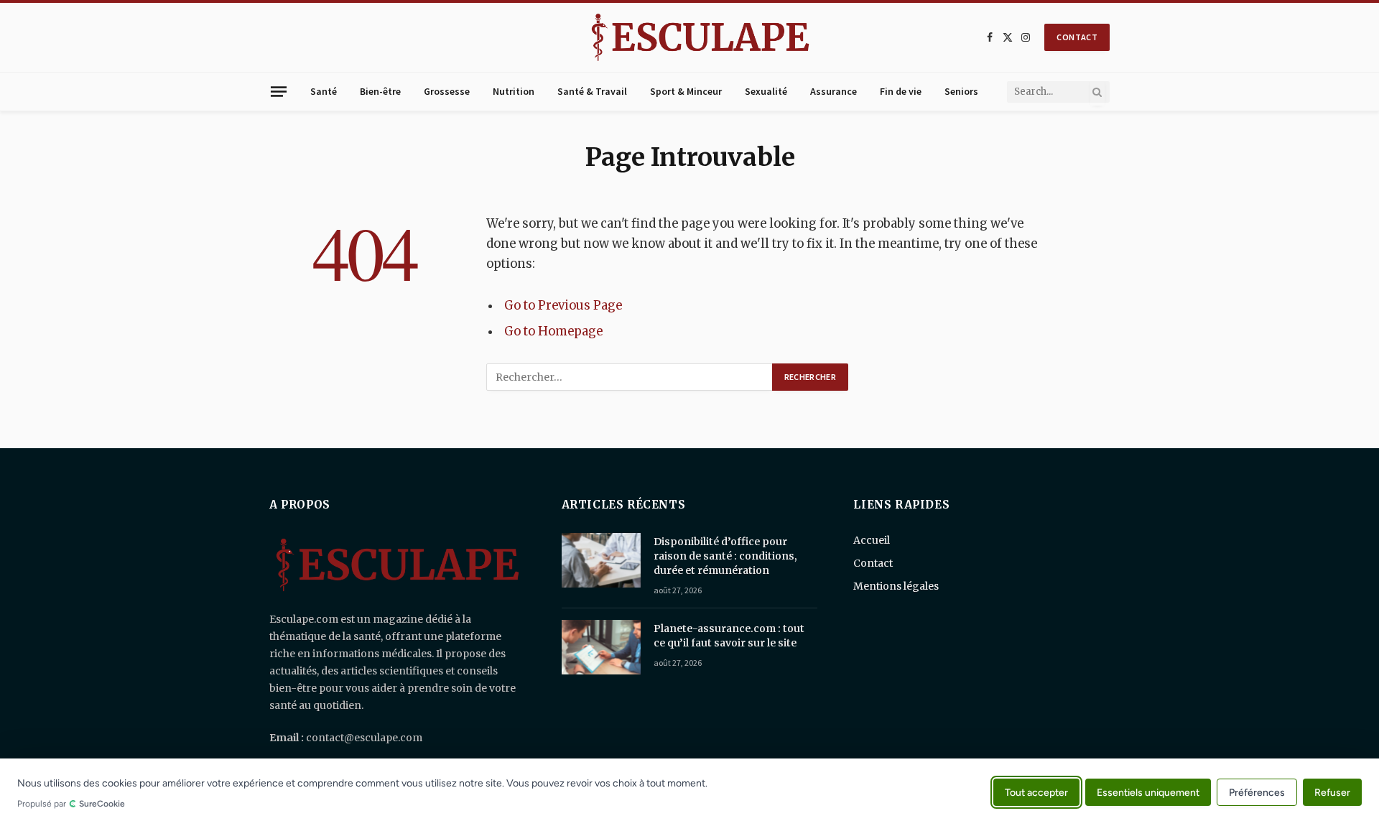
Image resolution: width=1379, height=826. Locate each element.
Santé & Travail (592, 91)
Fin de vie (900, 91)
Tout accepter (1036, 792)
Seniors (961, 91)
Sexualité (766, 91)
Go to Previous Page (563, 305)
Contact (873, 563)
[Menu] (279, 91)
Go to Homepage (553, 331)
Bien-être (380, 91)
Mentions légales (896, 586)
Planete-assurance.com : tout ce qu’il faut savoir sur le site (729, 635)
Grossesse (447, 91)
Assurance (833, 91)
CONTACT (1077, 37)
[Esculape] (700, 37)
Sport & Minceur (686, 91)
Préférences (1257, 792)
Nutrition (513, 91)
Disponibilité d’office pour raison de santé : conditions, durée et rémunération (725, 556)
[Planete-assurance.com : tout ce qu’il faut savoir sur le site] (601, 647)
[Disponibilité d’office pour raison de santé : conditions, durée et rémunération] (601, 560)
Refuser (1332, 792)
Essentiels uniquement (1148, 792)
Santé (323, 91)
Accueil (871, 540)
